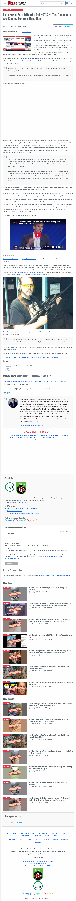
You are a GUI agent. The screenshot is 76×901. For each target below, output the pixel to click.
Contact (55, 835)
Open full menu (4, 3)
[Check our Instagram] (17, 520)
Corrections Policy (24, 835)
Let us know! (22, 502)
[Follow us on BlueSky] (10, 520)
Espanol (29, 839)
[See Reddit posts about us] (32, 520)
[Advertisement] (38, 458)
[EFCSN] (38, 886)
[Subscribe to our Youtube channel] (28, 520)
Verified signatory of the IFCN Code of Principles (22, 508)
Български (11, 839)
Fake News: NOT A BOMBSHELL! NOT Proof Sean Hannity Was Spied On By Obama (31, 357)
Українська (38, 842)
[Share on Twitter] (9, 393)
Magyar (37, 839)
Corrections (37, 835)
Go (61, 3)
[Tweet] (71, 3)
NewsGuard (7, 332)
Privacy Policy (66, 833)
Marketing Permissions (12, 543)
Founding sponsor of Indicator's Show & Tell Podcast (23, 513)
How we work (43, 833)
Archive (46, 835)
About (15, 833)
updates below (26, 32)
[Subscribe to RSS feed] (35, 520)
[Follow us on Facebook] (13, 520)
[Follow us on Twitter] (24, 520)
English (21, 839)
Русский (55, 839)
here (36, 58)
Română (46, 839)
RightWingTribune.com (29, 259)
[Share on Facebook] (5, 393)
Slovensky (64, 839)
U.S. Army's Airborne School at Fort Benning (28, 272)
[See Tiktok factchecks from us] (6, 520)
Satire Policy (54, 833)
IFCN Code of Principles (27, 833)
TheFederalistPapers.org (11, 259)
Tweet (69, 26)
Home (7, 833)
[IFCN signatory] (38, 874)
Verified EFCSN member (14, 511)
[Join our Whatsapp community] (21, 520)
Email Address (10, 533)
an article (26, 58)
